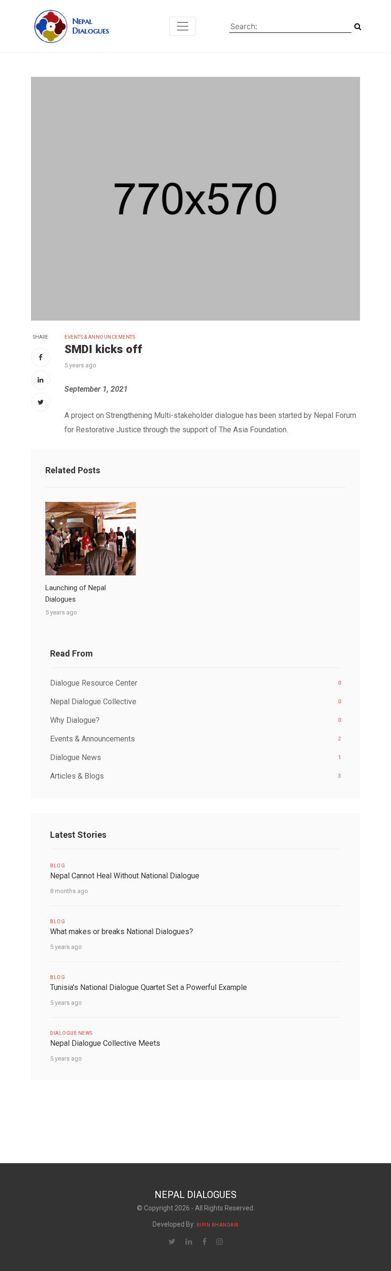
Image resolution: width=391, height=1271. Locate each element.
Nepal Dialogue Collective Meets (105, 1043)
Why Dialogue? (195, 720)
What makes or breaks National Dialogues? (121, 931)
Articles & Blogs (195, 776)
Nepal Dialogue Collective (195, 701)
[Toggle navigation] (182, 26)
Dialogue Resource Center (195, 683)
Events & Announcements (99, 337)
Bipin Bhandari (217, 1225)
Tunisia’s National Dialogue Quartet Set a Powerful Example (148, 987)
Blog (57, 865)
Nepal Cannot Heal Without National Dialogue (124, 875)
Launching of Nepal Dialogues (75, 593)
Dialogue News (195, 757)
